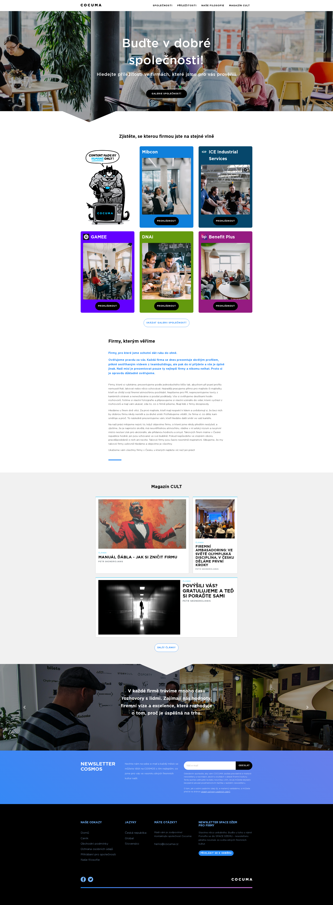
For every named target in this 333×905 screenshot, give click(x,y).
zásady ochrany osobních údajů (215, 792)
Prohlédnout (166, 221)
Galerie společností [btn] (166, 94)
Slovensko (132, 843)
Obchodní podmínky (94, 843)
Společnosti (162, 5)
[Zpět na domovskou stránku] (91, 5)
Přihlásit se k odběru (216, 853)
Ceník (84, 838)
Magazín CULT (239, 5)
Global (129, 838)
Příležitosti (187, 5)
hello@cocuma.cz (166, 844)
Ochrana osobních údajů (97, 849)
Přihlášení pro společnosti (98, 854)
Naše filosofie (212, 5)
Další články (166, 648)
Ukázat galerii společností (166, 323)
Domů (85, 832)
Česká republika (135, 832)
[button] (25, 707)
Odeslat (244, 765)
